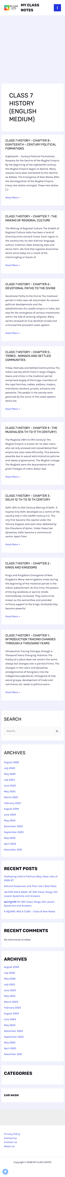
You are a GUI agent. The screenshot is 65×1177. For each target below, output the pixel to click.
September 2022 (14, 832)
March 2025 (11, 797)
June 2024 (10, 814)
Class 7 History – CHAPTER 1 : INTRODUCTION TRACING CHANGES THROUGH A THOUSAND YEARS (30, 639)
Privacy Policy (12, 1133)
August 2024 (11, 808)
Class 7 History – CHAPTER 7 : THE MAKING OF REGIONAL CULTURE (31, 218)
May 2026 (10, 773)
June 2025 (10, 785)
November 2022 (13, 826)
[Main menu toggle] (57, 7)
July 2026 (9, 768)
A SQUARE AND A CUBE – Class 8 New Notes (29, 911)
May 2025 (10, 791)
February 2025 (12, 803)
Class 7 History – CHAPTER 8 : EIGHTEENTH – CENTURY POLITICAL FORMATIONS (30, 144)
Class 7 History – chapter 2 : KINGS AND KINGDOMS (28, 565)
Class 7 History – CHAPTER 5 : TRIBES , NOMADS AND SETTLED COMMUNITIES (28, 356)
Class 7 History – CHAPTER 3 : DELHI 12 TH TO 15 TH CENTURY (28, 498)
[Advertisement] (32, 49)
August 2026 (11, 762)
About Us (9, 1146)
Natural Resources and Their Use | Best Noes (30, 886)
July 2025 (9, 779)
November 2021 (13, 849)
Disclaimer (10, 1138)
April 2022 (10, 843)
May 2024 (10, 820)
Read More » (12, 197)
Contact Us (10, 1142)
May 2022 (10, 837)
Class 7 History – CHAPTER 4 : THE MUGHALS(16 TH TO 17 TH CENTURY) (31, 430)
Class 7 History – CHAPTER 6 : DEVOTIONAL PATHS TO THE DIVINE (30, 286)
